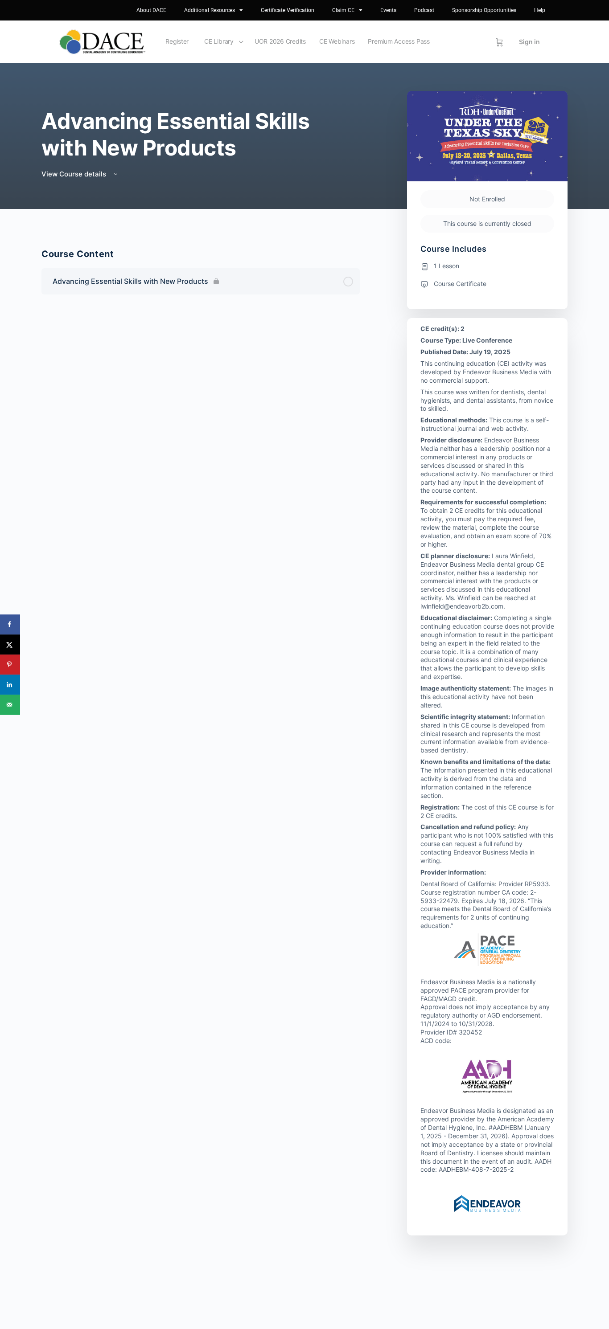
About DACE (151, 10)
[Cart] (499, 42)
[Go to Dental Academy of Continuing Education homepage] (102, 41)
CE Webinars (336, 41)
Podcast (424, 10)
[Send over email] (10, 705)
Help (539, 10)
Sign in (529, 41)
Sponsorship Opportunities (484, 10)
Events (388, 10)
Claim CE (343, 10)
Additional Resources (209, 10)
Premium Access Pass (398, 41)
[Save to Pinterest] (10, 664)
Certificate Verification (287, 10)
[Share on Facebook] (10, 624)
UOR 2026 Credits (280, 41)
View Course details (74, 174)
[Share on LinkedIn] (10, 685)
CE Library (219, 41)
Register (177, 41)
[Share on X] (10, 644)
